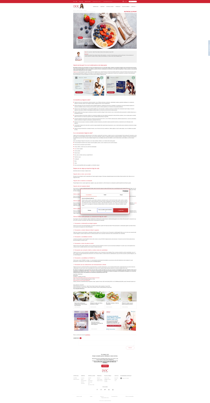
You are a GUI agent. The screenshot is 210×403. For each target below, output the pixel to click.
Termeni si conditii (79, 396)
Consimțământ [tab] (88, 194)
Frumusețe (118, 6)
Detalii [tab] (105, 194)
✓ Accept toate (120, 210)
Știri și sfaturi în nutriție (91, 384)
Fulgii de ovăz (76, 71)
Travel (115, 380)
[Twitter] (105, 389)
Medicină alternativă (83, 380)
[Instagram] (101, 389)
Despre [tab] (121, 194)
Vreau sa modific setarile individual (105, 209)
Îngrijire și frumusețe (99, 380)
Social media (105, 386)
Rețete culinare (78, 301)
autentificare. (87, 334)
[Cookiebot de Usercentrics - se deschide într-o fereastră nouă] (123, 191)
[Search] (136, 1)
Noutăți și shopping (99, 379)
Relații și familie (125, 6)
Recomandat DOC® (114, 396)
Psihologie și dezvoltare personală (107, 380)
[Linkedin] (109, 389)
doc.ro (74, 10)
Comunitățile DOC (97, 1)
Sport (89, 383)
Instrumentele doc (107, 1)
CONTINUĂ (105, 365)
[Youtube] (113, 389)
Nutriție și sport (110, 6)
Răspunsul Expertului (76, 379)
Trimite (130, 347)
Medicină (93, 320)
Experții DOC (96, 6)
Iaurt (75, 148)
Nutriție (85, 10)
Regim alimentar (90, 380)
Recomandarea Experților (125, 375)
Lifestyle (133, 6)
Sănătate (102, 6)
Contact (91, 396)
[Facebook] (97, 389)
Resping (89, 210)
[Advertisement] (89, 86)
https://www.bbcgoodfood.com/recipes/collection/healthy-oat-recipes (86, 277)
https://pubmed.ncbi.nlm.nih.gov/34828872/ (81, 280)
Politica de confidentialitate (129, 396)
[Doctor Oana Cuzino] (79, 6)
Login (125, 1)
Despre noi (102, 396)
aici (90, 271)
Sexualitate (105, 381)
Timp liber (116, 379)
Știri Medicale (83, 383)
